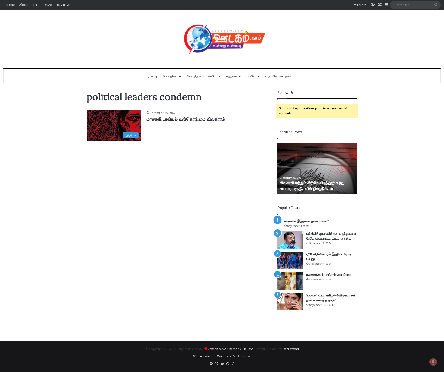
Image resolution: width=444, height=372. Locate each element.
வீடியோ (251, 76)
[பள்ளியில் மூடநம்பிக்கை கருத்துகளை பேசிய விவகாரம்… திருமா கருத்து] (290, 240)
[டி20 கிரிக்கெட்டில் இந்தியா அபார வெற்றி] (290, 260)
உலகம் (48, 4)
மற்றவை (231, 76)
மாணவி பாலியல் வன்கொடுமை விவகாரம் (186, 119)
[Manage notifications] (433, 362)
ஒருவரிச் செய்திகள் (278, 76)
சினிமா (212, 76)
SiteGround (291, 349)
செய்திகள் (170, 76)
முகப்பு (152, 76)
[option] (317, 168)
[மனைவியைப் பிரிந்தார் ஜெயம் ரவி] (290, 281)
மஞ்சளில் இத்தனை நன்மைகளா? (306, 221)
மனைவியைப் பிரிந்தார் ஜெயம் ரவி (328, 275)
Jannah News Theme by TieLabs (230, 349)
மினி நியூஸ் (194, 76)
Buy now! (63, 4)
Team (36, 4)
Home (10, 4)
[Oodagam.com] (222, 39)
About (23, 4)
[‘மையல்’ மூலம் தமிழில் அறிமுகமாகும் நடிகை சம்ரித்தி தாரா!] (290, 301)
